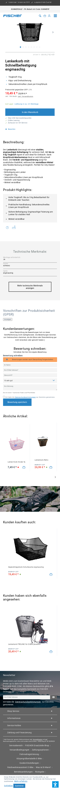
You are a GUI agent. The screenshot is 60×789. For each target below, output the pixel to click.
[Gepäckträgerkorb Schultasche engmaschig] (51, 574)
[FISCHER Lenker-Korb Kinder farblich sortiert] (16, 444)
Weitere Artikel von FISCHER (15, 228)
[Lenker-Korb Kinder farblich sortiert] (24, 467)
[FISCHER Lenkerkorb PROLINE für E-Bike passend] (30, 626)
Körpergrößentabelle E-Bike (29, 758)
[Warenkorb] (44, 16)
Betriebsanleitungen (23, 772)
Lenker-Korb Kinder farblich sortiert (16, 462)
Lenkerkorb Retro (41, 460)
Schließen (8, 786)
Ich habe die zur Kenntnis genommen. (30, 397)
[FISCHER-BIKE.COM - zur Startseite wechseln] (12, 15)
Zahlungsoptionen (40, 750)
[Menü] (55, 15)
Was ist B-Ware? (43, 767)
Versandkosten (37, 739)
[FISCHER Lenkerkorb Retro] (43, 442)
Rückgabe (39, 772)
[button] (55, 784)
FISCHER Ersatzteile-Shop (37, 745)
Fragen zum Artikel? (8, 228)
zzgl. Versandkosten (25, 96)
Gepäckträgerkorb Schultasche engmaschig (26, 567)
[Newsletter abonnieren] (53, 697)
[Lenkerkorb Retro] (50, 467)
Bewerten (11, 129)
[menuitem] (55, 15)
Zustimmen (19, 786)
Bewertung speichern (17, 402)
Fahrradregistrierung (29, 754)
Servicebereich (16, 745)
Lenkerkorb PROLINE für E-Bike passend (24, 644)
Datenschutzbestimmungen (25, 397)
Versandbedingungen (19, 750)
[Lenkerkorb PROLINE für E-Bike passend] (51, 651)
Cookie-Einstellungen (29, 763)
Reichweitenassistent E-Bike (20, 767)
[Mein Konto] (49, 16)
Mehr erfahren (20, 781)
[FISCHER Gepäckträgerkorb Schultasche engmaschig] (30, 549)
